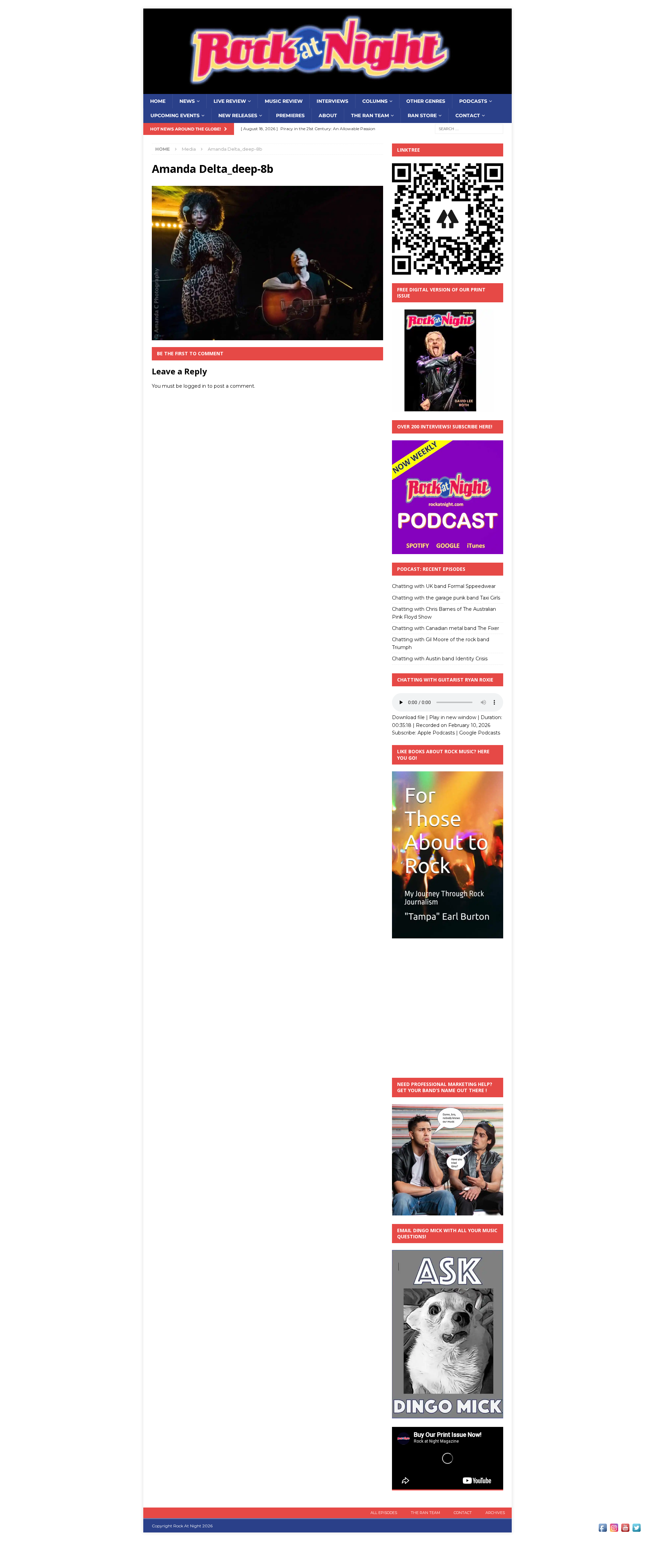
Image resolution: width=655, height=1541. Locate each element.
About (328, 115)
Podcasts (473, 101)
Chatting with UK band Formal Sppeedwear (444, 586)
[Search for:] (469, 128)
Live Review (230, 101)
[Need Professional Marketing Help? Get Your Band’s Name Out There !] (447, 1211)
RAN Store (422, 115)
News (187, 101)
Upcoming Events (175, 115)
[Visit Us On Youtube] (625, 1529)
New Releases (237, 115)
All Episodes (383, 1512)
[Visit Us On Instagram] (614, 1529)
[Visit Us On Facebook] (602, 1529)
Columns (375, 101)
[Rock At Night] (327, 90)
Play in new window (452, 717)
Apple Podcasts (436, 733)
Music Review (284, 101)
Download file (408, 717)
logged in (195, 386)
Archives (495, 1512)
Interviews (332, 101)
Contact (467, 115)
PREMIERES (290, 115)
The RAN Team (370, 115)
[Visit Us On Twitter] (636, 1529)
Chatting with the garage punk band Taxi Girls (446, 598)
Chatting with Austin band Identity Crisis (439, 659)
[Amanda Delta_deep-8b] (267, 336)
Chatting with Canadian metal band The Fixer (445, 628)
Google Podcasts (479, 733)
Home (157, 101)
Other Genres (425, 101)
